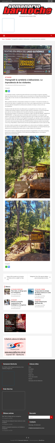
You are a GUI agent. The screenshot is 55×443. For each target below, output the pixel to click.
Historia (30, 378)
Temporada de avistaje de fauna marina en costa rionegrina (43, 292)
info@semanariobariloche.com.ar (36, 428)
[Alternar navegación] (4, 35)
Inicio (30, 367)
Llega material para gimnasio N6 (41, 302)
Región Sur (19, 289)
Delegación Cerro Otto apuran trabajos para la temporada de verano (39, 277)
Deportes (31, 371)
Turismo (43, 289)
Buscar (51, 417)
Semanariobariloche (21, 85)
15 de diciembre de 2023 (10, 85)
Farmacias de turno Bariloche (35, 380)
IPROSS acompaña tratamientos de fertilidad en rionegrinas (18, 303)
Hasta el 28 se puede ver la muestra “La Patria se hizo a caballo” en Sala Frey (15, 278)
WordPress (41, 440)
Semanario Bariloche (23, 440)
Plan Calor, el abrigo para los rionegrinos (19, 291)
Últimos (7, 287)
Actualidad (8, 77)
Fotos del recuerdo (33, 376)
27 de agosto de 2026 (16, 294)
